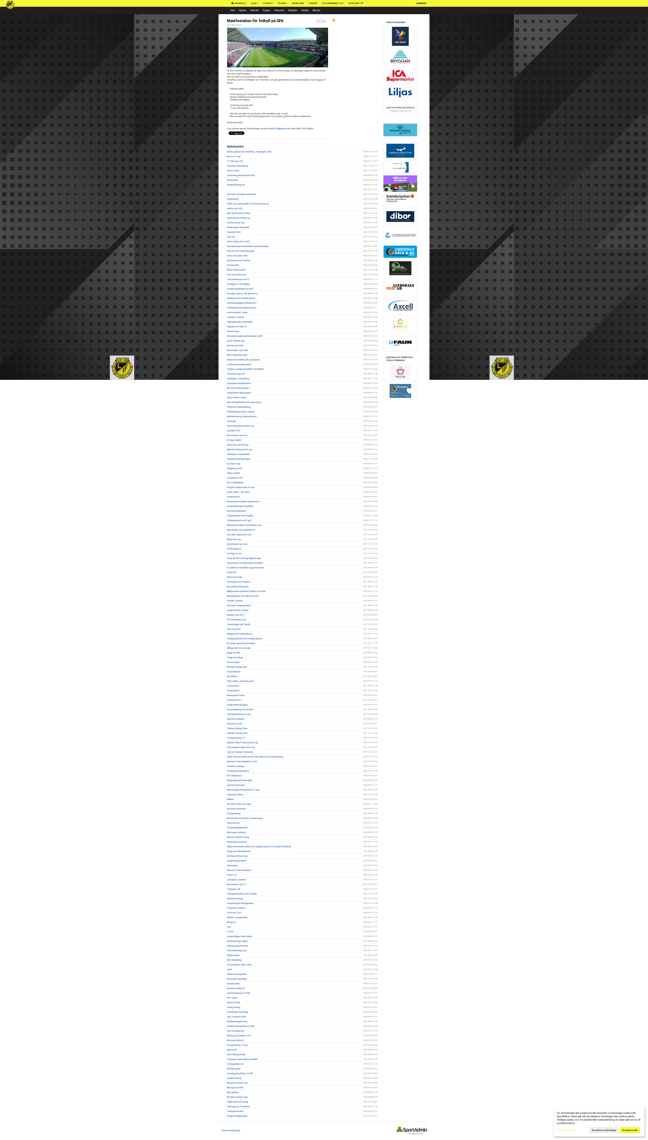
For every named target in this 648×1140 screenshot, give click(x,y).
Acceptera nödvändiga (604, 1130)
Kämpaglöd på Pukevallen (239, 780)
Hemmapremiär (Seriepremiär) (241, 307)
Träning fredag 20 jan (237, 728)
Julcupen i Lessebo (236, 879)
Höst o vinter (233, 170)
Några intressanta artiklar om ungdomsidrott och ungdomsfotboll (259, 846)
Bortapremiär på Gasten (238, 260)
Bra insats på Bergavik (238, 586)
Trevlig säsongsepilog (238, 771)
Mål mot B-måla (234, 577)
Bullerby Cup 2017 (235, 615)
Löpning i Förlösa (235, 317)
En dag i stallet (234, 440)
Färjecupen (232, 865)
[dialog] (599, 1121)
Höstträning (232, 199)
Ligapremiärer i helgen (238, 610)
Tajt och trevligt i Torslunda (240, 752)
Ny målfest (232, 676)
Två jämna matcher (236, 908)
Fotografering (233, 813)
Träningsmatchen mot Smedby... (242, 894)
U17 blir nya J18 (234, 161)
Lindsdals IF (239, 3)
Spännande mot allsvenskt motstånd (245, 563)
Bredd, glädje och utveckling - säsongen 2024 (249, 151)
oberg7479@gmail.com (279, 128)
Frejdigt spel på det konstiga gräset (244, 638)
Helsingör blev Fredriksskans (241, 298)
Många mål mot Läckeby (239, 648)
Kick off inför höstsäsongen (240, 251)
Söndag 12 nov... (235, 553)
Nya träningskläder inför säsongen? (244, 402)
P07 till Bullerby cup (236, 619)
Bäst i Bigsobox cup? (237, 355)
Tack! (229, 969)
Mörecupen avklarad (237, 842)
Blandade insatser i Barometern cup (244, 525)
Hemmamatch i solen (237, 312)
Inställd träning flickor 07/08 (240, 1026)
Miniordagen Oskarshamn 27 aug (243, 790)
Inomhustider (233, 983)
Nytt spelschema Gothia (238, 213)
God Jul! (231, 236)
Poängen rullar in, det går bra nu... (243, 293)
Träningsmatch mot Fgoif (239, 520)
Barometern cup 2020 (237, 350)
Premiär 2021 (233, 265)
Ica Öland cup (233, 463)
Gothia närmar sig (235, 222)
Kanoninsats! (233, 662)
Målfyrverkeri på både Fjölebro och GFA (246, 591)
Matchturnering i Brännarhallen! (242, 416)
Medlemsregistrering (237, 1021)
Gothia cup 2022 (235, 208)
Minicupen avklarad (236, 832)
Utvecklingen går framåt (238, 624)
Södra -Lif (232, 875)
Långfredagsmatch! (236, 860)
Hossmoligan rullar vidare (239, 936)
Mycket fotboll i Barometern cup (242, 742)
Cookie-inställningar (230, 1130)
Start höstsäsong (235, 1031)
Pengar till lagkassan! (237, 1116)
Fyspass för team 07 (237, 326)
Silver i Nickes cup (236, 340)
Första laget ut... (234, 548)
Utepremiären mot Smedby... (240, 515)
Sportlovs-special (235, 719)
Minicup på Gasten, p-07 (239, 1035)
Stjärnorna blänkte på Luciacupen (243, 359)
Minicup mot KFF (235, 1087)
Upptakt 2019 (233, 430)
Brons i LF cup (234, 156)
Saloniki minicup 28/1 (237, 733)
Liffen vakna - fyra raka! (238, 492)
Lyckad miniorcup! (236, 785)
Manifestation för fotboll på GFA (255, 21)
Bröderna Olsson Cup (237, 1083)
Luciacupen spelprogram (239, 364)
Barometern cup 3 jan (237, 435)
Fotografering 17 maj (237, 1045)
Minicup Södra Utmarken (239, 870)
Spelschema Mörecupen (239, 392)
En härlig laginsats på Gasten (241, 643)
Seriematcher (233, 496)
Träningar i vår (233, 889)
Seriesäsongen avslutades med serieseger (247, 246)
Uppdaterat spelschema (239, 383)
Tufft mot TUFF (234, 912)
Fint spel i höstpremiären (239, 605)
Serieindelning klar (236, 185)
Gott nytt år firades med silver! (241, 194)
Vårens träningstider (237, 974)
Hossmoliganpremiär (237, 827)
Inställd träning (234, 1078)
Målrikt (230, 799)
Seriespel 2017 (234, 700)
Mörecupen (232, 180)
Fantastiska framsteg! (237, 1012)
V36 (229, 927)
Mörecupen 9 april (236, 695)
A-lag (253, 3)
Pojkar (281, 3)
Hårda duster (233, 955)
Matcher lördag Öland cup (239, 449)
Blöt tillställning (234, 960)
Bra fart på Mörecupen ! (238, 388)
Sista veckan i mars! (236, 397)
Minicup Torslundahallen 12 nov (242, 761)
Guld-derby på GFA (236, 1054)
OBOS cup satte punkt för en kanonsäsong (248, 203)
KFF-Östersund (234, 775)
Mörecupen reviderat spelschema (243, 501)
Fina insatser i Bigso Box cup (241, 747)
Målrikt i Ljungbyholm (237, 917)
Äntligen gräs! (233, 1068)
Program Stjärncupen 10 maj (240, 487)
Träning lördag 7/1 (236, 738)
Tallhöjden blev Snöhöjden (240, 322)
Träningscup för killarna (238, 1106)
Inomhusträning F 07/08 (238, 993)
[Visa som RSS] (333, 21)
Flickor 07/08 (233, 1002)
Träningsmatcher (235, 1111)
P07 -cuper (232, 998)
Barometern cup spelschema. (241, 530)
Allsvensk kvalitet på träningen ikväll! (244, 336)
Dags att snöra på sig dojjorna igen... (245, 558)
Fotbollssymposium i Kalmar (241, 411)
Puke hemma (233, 823)
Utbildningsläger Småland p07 (241, 303)
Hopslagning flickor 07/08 (239, 1073)
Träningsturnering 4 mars (239, 714)
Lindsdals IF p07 (235, 478)
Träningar (231, 421)
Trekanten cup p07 (236, 374)
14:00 (232, 94)
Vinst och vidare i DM (237, 255)
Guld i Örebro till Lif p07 (238, 241)
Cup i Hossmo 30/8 (236, 1016)
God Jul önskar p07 (236, 274)
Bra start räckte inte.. (237, 808)
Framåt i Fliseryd (235, 600)
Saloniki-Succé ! (234, 723)
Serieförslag (233, 331)
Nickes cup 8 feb (235, 345)
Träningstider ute (235, 1064)
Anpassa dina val (566, 1129)
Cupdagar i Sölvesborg (238, 378)
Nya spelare (232, 1092)
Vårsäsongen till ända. (238, 946)
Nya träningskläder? (236, 511)
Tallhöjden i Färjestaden (238, 454)
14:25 (232, 105)
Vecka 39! (231, 572)
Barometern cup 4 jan (237, 544)
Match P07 (232, 1050)
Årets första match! (236, 270)
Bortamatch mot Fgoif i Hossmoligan (245, 818)
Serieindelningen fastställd (240, 506)
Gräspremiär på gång (237, 704)
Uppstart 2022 (234, 232)
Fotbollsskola (233, 671)
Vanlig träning (233, 1007)
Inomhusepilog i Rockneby (240, 709)
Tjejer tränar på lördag (237, 1101)
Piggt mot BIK (233, 652)
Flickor (267, 3)
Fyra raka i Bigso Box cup (239, 534)
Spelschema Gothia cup (238, 218)
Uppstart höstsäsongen (238, 459)
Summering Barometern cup (240, 426)
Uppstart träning (235, 898)
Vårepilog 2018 (234, 468)
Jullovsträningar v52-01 (238, 279)
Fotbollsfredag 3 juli (237, 950)
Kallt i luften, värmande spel (240, 681)
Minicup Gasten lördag (238, 837)
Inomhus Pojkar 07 (236, 988)
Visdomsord (233, 686)
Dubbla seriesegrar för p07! (240, 288)
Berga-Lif (231, 922)
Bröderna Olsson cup (237, 856)
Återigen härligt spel (237, 667)
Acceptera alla (630, 1130)
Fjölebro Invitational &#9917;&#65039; (245, 369)
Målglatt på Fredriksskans (239, 634)
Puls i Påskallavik (235, 482)
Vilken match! (233, 473)
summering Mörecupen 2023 (241, 175)
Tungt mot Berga (235, 657)
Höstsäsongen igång (237, 941)
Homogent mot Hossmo (239, 582)
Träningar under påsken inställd (242, 1059)
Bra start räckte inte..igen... (239, 804)
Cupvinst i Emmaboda (237, 166)
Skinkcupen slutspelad (238, 227)
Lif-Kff (230, 931)
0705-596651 (307, 128)
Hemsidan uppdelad (237, 979)
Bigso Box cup (234, 539)
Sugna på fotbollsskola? (239, 851)
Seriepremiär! (233, 690)
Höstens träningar (235, 766)
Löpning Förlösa (235, 794)
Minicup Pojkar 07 (235, 1040)
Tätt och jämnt (234, 629)
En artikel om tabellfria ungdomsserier (245, 567)
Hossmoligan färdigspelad (240, 903)
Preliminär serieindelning (239, 407)
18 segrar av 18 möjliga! (238, 284)
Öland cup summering (237, 444)
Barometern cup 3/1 (236, 884)
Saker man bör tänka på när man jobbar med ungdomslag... (256, 756)
